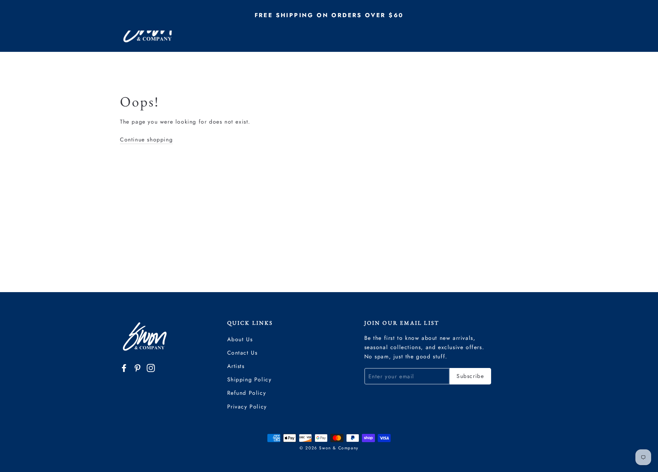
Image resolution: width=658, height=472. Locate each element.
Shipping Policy (249, 379)
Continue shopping (146, 139)
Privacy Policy (247, 407)
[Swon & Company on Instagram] (151, 367)
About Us (240, 339)
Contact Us (242, 353)
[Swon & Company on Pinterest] (137, 367)
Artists (236, 366)
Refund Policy (246, 393)
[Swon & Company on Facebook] (124, 367)
